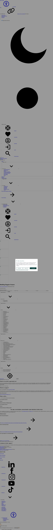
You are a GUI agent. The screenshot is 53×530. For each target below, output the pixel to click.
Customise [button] (19, 268)
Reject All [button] (26, 268)
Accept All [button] (33, 268)
